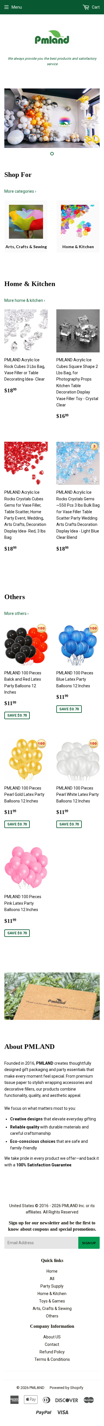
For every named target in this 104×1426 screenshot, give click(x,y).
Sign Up (89, 1243)
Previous (8, 118)
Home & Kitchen (52, 1293)
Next (96, 118)
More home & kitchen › (24, 300)
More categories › (20, 191)
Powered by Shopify (66, 1388)
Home (52, 1271)
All (52, 1278)
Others (52, 1316)
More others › (16, 613)
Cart (95, 7)
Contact (52, 1344)
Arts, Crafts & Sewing (52, 1308)
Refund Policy (52, 1352)
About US (52, 1337)
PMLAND (36, 1388)
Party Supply (52, 1286)
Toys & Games (52, 1301)
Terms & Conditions (52, 1359)
